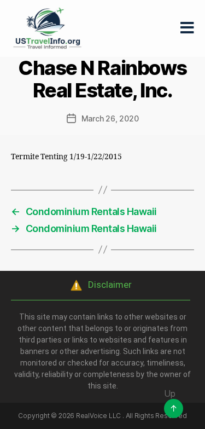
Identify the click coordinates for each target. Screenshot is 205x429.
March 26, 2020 (110, 118)
